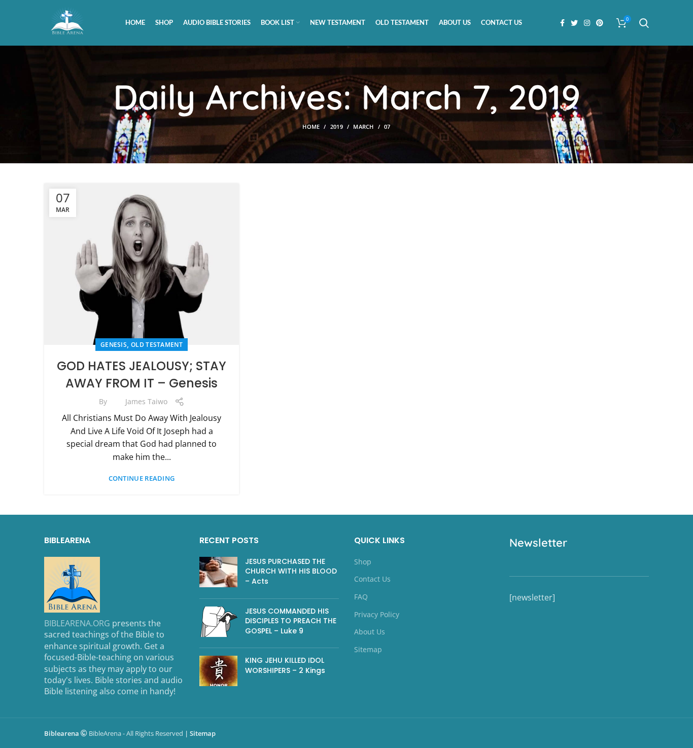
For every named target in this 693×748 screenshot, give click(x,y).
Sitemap (368, 649)
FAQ (361, 596)
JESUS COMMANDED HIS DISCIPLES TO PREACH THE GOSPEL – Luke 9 (290, 621)
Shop (362, 561)
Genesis (113, 344)
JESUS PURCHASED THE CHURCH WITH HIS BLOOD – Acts (291, 571)
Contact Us (372, 579)
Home (311, 126)
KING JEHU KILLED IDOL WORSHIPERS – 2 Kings (285, 665)
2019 (336, 126)
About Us (369, 631)
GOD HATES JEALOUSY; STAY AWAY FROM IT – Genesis (141, 374)
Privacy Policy (376, 614)
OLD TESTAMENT (157, 344)
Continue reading (142, 478)
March (363, 126)
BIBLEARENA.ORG (77, 623)
